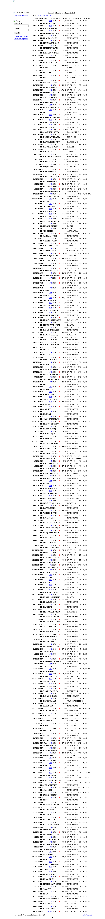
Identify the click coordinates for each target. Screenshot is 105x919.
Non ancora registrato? (21, 39)
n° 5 (50, 100)
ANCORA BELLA (44, 15)
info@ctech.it (87, 915)
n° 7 (50, 26)
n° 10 (50, 911)
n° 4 (50, 21)
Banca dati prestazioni (21, 15)
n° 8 (50, 55)
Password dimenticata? (21, 36)
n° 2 (50, 154)
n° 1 (50, 75)
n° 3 (50, 40)
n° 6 (50, 31)
